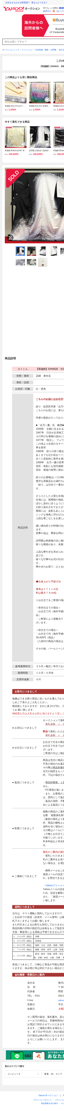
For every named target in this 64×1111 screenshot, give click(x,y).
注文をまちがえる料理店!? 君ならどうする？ (26, 2)
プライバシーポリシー (42, 1100)
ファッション (27, 50)
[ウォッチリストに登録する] (22, 99)
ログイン (47, 11)
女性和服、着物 (41, 50)
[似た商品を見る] (10, 238)
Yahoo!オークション (48, 1095)
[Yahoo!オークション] (21, 7)
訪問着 (53, 50)
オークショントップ (10, 50)
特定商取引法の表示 (49, 1103)
